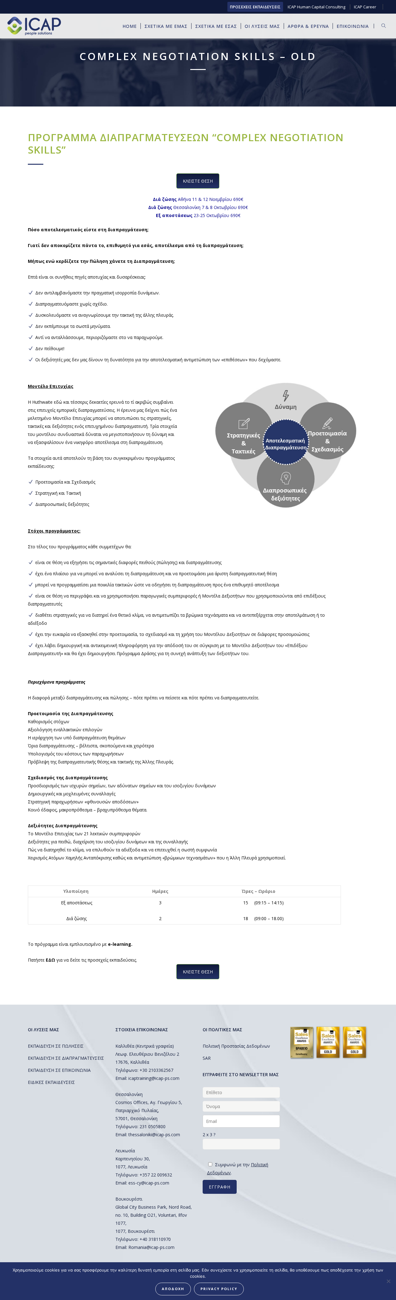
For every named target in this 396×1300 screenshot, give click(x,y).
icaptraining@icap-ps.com (153, 1078)
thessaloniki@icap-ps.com (154, 1134)
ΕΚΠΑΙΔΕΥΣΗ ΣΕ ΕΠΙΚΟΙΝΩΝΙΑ (59, 1070)
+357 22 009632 (156, 1175)
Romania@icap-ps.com (151, 1247)
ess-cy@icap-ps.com (148, 1183)
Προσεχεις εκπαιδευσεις (255, 7)
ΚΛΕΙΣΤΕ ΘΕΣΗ (198, 181)
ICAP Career (365, 7)
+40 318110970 (155, 1239)
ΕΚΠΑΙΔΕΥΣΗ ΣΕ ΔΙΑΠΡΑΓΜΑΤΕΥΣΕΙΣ (66, 1058)
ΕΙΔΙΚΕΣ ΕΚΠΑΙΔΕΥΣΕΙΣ (51, 1082)
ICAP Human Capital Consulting (316, 7)
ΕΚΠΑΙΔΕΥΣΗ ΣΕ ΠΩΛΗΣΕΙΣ (56, 1046)
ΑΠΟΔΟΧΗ (173, 1288)
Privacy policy (218, 1288)
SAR (207, 1058)
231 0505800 (153, 1126)
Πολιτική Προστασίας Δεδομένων (236, 1046)
